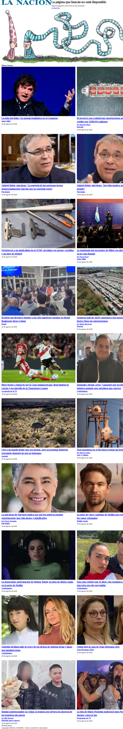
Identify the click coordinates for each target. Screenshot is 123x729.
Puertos (80, 327)
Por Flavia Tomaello (9, 521)
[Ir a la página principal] (27, 4)
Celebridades (82, 391)
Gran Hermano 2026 (85, 650)
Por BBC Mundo (7, 718)
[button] (38, 92)
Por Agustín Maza (83, 125)
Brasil (4, 324)
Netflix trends (82, 521)
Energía (80, 127)
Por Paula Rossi (83, 257)
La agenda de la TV (9, 391)
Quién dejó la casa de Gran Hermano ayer (98, 647)
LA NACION (56, 8)
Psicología (6, 192)
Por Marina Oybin (83, 453)
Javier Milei (6, 121)
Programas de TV (84, 718)
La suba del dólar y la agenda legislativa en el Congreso (30, 118)
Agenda (5, 456)
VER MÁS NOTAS (7, 725)
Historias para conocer (11, 721)
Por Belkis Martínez (84, 324)
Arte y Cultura (82, 455)
